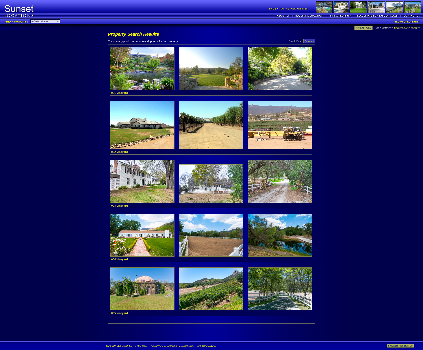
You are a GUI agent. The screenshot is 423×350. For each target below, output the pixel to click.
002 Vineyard (119, 152)
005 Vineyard (119, 313)
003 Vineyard (119, 205)
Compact (309, 41)
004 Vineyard (119, 259)
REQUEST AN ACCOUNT (407, 28)
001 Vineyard (119, 92)
